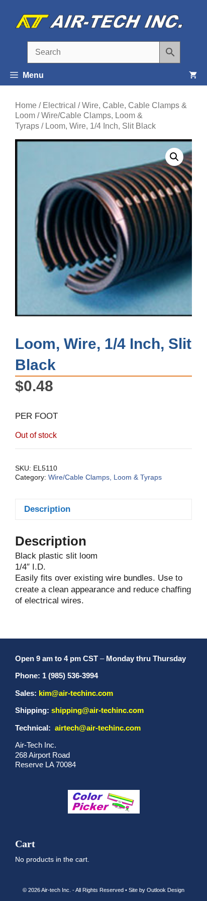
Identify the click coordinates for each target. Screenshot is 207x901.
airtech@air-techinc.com (97, 728)
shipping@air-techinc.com (97, 710)
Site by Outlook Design (156, 890)
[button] (174, 157)
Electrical (59, 105)
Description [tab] (47, 509)
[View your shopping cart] (192, 75)
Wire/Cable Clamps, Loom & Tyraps (105, 477)
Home (26, 105)
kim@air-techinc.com (76, 693)
